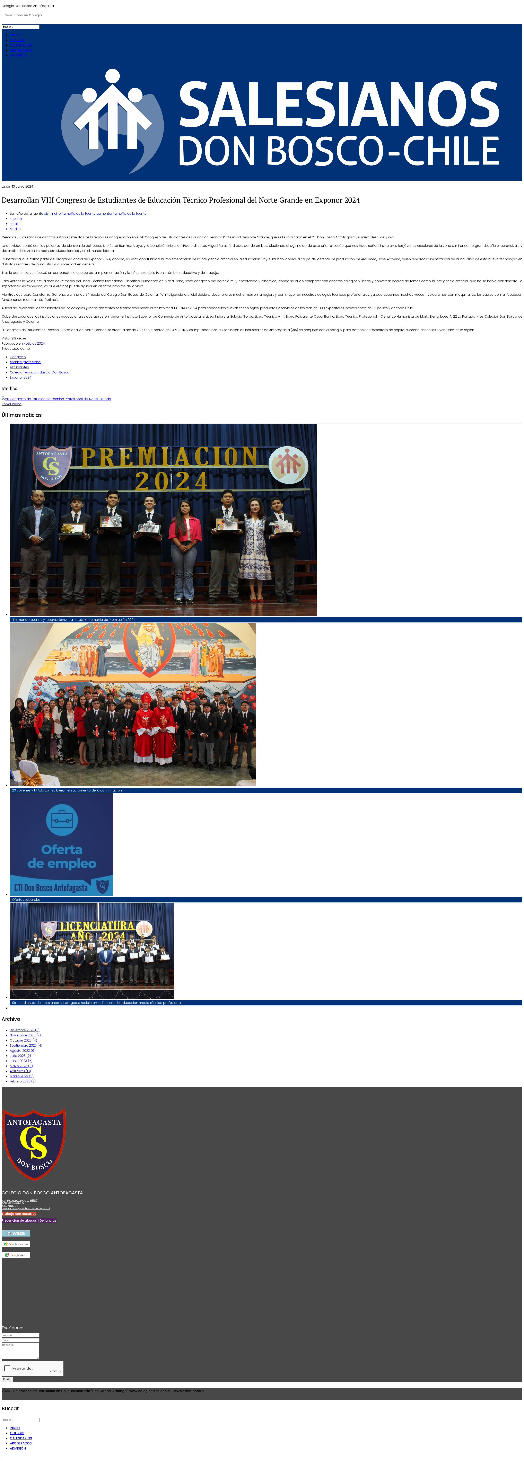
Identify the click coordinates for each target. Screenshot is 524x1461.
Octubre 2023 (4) (23, 1040)
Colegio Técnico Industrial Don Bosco (39, 372)
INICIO (15, 35)
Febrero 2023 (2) (23, 1081)
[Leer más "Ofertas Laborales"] (61, 894)
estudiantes (19, 367)
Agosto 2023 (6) (22, 1050)
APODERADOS (21, 50)
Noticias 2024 (34, 343)
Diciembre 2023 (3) (25, 1030)
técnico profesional (25, 362)
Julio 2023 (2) (20, 1055)
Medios (15, 229)
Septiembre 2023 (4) (26, 1045)
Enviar (7, 1379)
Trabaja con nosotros (19, 1214)
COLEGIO (17, 40)
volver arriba (11, 404)
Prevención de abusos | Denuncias (29, 1220)
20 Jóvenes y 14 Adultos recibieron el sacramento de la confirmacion (67, 790)
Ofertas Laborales (26, 899)
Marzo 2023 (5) (22, 1076)
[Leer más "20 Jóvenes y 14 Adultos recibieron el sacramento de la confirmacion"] (133, 785)
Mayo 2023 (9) (21, 1066)
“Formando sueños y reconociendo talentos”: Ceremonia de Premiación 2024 (73, 619)
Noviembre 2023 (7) (25, 1035)
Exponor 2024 (20, 377)
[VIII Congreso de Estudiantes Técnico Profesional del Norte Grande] (56, 399)
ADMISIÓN (18, 55)
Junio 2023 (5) (21, 1061)
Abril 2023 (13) (20, 1071)
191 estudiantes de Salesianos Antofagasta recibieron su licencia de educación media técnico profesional (96, 1002)
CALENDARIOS (21, 45)
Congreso (18, 357)
